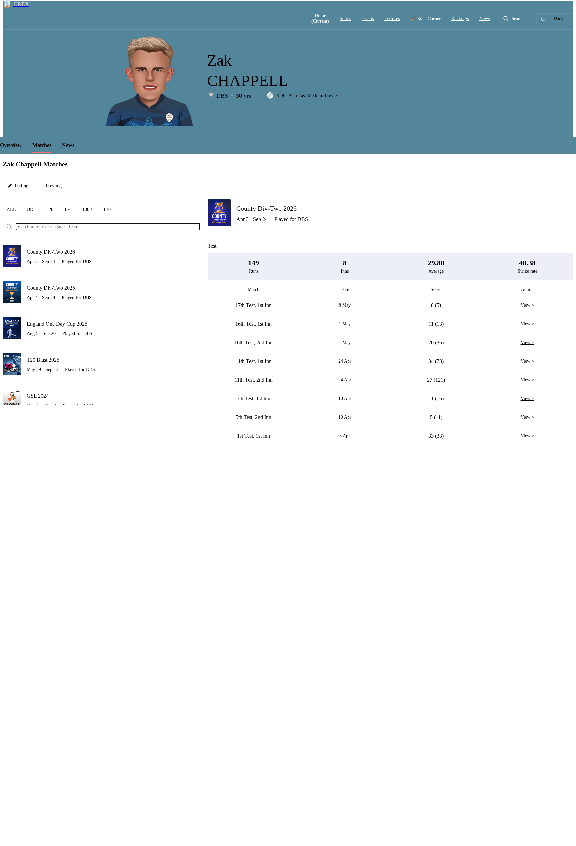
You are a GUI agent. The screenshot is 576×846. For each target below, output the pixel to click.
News (68, 145)
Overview (11, 145)
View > (527, 305)
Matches (41, 145)
